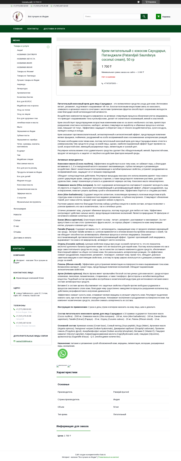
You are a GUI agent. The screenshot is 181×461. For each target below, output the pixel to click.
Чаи (18, 155)
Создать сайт (27, 2)
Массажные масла (25, 163)
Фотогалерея (20, 209)
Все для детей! (23, 176)
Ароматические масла (27, 189)
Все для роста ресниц (27, 168)
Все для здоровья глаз (27, 118)
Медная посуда (24, 181)
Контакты (32, 29)
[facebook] (62, 365)
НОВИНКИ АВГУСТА (26, 59)
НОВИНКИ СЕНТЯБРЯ (27, 54)
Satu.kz (103, 455)
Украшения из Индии (26, 131)
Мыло (19, 127)
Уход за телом (23, 110)
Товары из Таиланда (26, 76)
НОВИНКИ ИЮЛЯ (24, 63)
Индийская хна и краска (27, 106)
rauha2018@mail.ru (24, 341)
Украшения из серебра (27, 140)
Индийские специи (25, 159)
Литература (22, 89)
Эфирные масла (24, 193)
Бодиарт (21, 151)
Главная (17, 29)
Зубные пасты (23, 135)
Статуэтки (21, 198)
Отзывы (17, 232)
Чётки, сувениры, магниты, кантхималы (28, 145)
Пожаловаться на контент (108, 457)
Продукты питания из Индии (29, 172)
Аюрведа (21, 84)
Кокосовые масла (25, 185)
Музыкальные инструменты (29, 202)
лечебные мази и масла (27, 123)
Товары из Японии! (25, 71)
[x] (69, 365)
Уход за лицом (23, 114)
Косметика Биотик (25, 97)
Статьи (17, 220)
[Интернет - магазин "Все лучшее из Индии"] (18, 21)
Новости (17, 214)
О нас (16, 226)
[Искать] (144, 16)
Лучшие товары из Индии (28, 80)
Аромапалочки (23, 93)
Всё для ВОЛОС (24, 101)
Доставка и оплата (54, 29)
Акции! (20, 50)
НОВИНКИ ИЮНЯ (24, 67)
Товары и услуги (21, 46)
